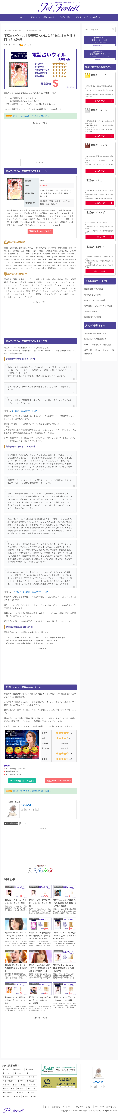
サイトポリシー (68, 1107)
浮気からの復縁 (90, 311)
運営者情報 (56, 1107)
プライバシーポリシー (84, 1107)
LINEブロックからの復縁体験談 (97, 345)
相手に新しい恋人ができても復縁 (98, 306)
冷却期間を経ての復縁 (93, 289)
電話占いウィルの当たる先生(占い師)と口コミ (32, 116)
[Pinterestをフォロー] (29, 809)
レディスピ (16, 592)
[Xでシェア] (30, 870)
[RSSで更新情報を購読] (36, 809)
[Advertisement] (40, 141)
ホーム (47, 1107)
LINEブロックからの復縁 (94, 300)
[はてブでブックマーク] (40, 870)
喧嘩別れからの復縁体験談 (95, 339)
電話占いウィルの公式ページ (59, 781)
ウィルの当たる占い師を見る (22, 781)
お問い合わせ (111, 1107)
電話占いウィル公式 (29, 411)
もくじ (38, 162)
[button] (113, 29)
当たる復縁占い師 (12, 823)
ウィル (24, 823)
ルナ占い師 (26, 805)
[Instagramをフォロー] (25, 809)
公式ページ (99, 101)
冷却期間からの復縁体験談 (95, 333)
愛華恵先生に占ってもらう (40, 231)
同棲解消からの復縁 (92, 317)
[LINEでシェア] (45, 870)
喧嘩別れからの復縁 (92, 295)
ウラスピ (15, 411)
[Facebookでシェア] (35, 870)
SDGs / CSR (99, 1107)
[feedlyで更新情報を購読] (33, 809)
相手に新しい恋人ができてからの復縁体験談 (99, 352)
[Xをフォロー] (22, 809)
